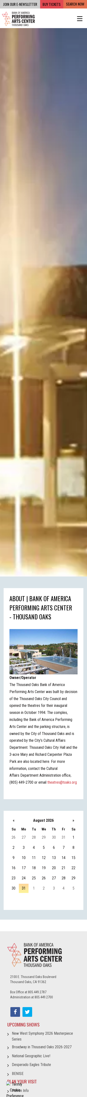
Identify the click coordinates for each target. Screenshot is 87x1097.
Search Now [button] (75, 4)
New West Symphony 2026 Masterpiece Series (42, 1036)
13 (54, 857)
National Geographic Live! (31, 1056)
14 (63, 857)
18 (34, 868)
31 (63, 837)
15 (73, 857)
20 (54, 868)
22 (73, 868)
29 (44, 837)
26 (13, 837)
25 (34, 878)
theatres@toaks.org (62, 782)
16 (13, 868)
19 (44, 868)
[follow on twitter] (27, 1012)
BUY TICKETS (52, 4)
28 (34, 837)
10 (24, 857)
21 (63, 868)
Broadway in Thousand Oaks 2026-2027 (42, 1047)
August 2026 (43, 820)
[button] (80, 19)
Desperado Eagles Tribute (31, 1064)
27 (24, 837)
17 (24, 868)
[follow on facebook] (15, 1012)
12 (44, 857)
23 (13, 878)
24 (24, 878)
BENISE (17, 1073)
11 (34, 857)
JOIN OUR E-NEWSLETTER (20, 4)
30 (54, 837)
